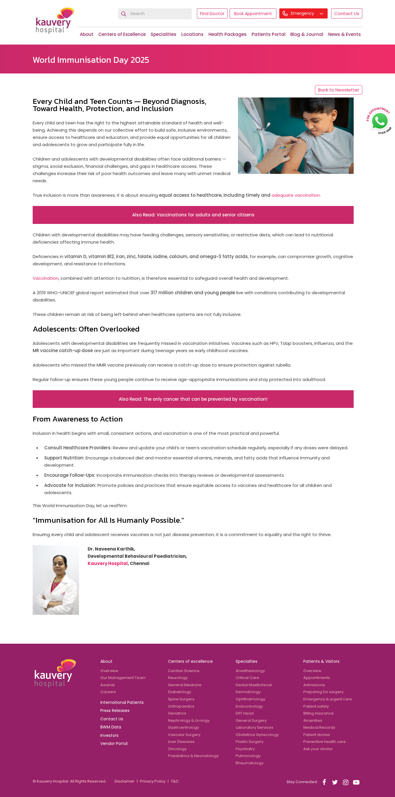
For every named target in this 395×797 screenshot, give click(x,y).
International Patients (122, 702)
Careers (108, 692)
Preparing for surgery (323, 692)
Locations (192, 34)
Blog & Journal (306, 34)
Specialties (246, 661)
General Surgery (251, 720)
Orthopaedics (181, 706)
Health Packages (227, 34)
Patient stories (316, 734)
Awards (107, 685)
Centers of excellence (190, 661)
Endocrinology (249, 706)
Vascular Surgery (184, 734)
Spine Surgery (181, 699)
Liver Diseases (181, 741)
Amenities (312, 720)
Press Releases (115, 710)
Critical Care (247, 677)
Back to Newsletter (338, 90)
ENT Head (245, 713)
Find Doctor (212, 13)
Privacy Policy (152, 781)
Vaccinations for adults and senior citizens (205, 215)
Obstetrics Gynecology (257, 734)
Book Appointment (253, 13)
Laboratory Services (254, 727)
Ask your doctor (318, 749)
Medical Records (319, 727)
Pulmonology (248, 756)
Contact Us (346, 13)
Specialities (163, 34)
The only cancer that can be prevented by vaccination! (205, 399)
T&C (175, 781)
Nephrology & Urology (189, 720)
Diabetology (179, 692)
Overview (109, 670)
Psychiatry (245, 749)
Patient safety (316, 706)
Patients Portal (268, 34)
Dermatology (248, 692)
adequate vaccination (296, 195)
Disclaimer (124, 781)
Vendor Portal (114, 743)
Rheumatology (249, 763)
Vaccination (45, 278)
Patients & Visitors (321, 661)
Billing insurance (318, 713)
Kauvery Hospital (108, 563)
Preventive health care (324, 741)
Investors (109, 735)
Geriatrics (177, 713)
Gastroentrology (183, 727)
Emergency (303, 13)
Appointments (316, 677)
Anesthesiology (250, 670)
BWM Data (110, 727)
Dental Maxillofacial (254, 685)
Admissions (314, 685)
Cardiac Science (184, 670)
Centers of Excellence (122, 34)
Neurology (178, 677)
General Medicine (185, 685)
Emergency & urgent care (327, 699)
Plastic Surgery (249, 741)
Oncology (177, 749)
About (86, 34)
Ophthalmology (250, 699)
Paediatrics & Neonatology (193, 756)
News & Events (344, 34)
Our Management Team (123, 677)
